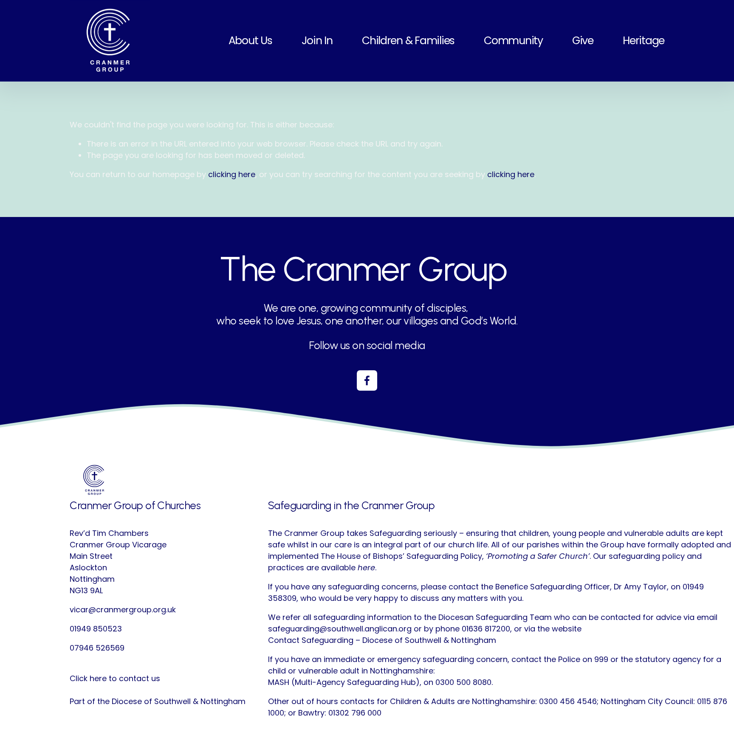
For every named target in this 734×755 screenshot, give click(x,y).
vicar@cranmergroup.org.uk (123, 609)
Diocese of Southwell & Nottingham (179, 701)
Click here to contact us (115, 678)
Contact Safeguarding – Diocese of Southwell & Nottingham (382, 640)
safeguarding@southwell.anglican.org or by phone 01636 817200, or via (401, 628)
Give (582, 40)
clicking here (231, 174)
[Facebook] (367, 380)
